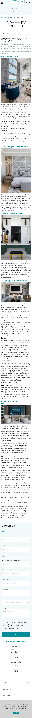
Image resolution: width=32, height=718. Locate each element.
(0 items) (29, 2)
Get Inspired (7, 689)
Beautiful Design (16, 499)
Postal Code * (5, 589)
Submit (16, 634)
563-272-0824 (16, 11)
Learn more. (5, 710)
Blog (11, 17)
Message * (4, 608)
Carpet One (4, 17)
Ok (16, 712)
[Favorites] (26, 3)
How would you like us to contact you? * (12, 560)
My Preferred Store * (7, 598)
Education (6, 695)
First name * (5, 536)
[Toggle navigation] (2, 3)
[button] (23, 3)
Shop (5, 682)
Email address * (6, 579)
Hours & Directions (16, 652)
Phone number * (6, 569)
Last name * (5, 545)
